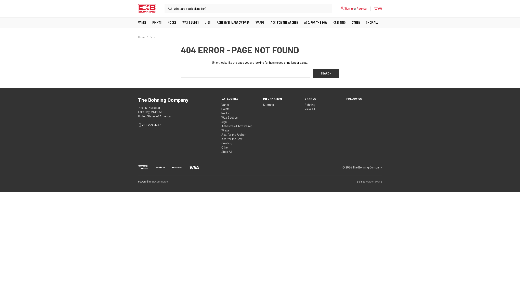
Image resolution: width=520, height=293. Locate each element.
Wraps (260, 22)
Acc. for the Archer (284, 22)
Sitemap (268, 104)
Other (356, 22)
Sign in (348, 8)
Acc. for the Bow (315, 22)
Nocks (172, 22)
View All (310, 109)
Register (362, 8)
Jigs (208, 22)
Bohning (310, 104)
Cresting (339, 22)
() (380, 8)
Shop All (372, 22)
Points (157, 22)
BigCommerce (160, 181)
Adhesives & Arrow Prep (233, 22)
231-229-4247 (151, 125)
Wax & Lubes (190, 22)
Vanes (142, 22)
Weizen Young (374, 181)
